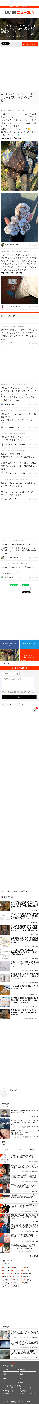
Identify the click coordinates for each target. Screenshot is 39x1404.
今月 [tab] (19, 1149)
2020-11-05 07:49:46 (19, 433)
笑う (16, 1271)
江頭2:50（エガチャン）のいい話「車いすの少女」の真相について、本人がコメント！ (24, 1167)
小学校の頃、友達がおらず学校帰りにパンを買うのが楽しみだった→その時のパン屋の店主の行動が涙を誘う (25, 904)
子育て (28, 1280)
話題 (28, 1267)
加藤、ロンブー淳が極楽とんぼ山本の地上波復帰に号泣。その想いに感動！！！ (24, 1236)
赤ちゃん (15, 1277)
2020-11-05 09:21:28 (21, 564)
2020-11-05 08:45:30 (21, 384)
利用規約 (23, 1390)
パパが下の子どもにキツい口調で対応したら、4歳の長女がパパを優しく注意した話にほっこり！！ (25, 915)
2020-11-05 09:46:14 (20, 450)
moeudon (3, 541)
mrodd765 (3, 450)
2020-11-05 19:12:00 (21, 479)
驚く (5, 1274)
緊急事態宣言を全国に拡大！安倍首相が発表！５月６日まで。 (24, 1111)
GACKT (16, 1283)
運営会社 (6, 1393)
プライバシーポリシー (27, 1394)
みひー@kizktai (9, 343)
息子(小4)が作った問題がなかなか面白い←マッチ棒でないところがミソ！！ (25, 964)
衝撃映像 (27, 1274)
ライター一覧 (8, 1388)
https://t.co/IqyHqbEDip (11, 272)
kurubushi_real (5, 251)
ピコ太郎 (17, 1280)
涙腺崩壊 (6, 1280)
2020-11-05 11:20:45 (19, 541)
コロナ (15, 1274)
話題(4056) (35, 34)
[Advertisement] (19, 66)
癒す (6, 1271)
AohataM (3, 433)
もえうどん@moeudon (11, 557)
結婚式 (16, 1286)
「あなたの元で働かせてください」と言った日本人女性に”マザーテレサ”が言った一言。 (25, 1333)
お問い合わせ (8, 1390)
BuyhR (3, 110)
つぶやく (26, 589)
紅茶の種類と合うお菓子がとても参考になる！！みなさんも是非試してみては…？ (25, 940)
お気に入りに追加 (31, 44)
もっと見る (34, 1255)
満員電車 (26, 1283)
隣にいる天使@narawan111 (12, 577)
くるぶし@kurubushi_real (12, 306)
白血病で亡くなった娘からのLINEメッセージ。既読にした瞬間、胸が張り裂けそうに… (24, 1353)
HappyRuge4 (4, 479)
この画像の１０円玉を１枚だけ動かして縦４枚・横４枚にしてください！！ (24, 1156)
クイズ (6, 1286)
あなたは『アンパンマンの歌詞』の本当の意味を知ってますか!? (24, 1206)
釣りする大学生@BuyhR (11, 245)
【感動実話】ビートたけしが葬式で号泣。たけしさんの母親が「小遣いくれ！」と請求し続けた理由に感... (23, 1246)
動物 (5, 1277)
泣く (26, 1271)
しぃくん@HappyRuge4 (11, 499)
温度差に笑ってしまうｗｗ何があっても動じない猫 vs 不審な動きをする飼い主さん (25, 1012)
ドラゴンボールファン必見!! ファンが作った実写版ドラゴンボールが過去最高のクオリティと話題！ (24, 1343)
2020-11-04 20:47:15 (20, 410)
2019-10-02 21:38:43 (22, 251)
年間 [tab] (32, 1149)
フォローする (8, 110)
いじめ (6, 1283)
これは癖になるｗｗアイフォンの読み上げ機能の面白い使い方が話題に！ (24, 1196)
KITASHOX (4, 410)
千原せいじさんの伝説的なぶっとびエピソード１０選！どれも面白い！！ (24, 1186)
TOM (29, 1161)
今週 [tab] (6, 1149)
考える (17, 1267)
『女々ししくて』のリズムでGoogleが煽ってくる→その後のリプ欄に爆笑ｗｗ (24, 952)
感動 (6, 1267)
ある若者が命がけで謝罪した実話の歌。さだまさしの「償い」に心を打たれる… (24, 1176)
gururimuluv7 (4, 384)
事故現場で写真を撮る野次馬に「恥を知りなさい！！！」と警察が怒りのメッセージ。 (24, 1226)
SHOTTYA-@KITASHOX (11, 427)
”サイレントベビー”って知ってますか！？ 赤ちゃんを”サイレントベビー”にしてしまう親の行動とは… (25, 1132)
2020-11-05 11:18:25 (18, 326)
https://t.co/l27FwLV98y (12, 138)
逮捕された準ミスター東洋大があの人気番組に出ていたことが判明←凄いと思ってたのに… (24, 1217)
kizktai (2, 326)
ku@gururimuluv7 (9, 404)
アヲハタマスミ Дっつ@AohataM (14, 444)
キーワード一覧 (26, 1388)
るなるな (25, 910)
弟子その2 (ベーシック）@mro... (14, 473)
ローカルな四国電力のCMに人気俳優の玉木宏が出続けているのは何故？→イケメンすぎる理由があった (25, 927)
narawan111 (4, 564)
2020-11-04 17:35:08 (18, 110)
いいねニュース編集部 (20, 1127)
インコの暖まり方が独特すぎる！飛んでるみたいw (25, 987)
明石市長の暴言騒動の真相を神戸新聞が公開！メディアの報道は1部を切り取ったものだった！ (25, 1000)
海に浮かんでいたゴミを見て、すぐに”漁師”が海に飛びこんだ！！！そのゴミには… (24, 1122)
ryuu (27, 1117)
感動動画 (26, 1277)
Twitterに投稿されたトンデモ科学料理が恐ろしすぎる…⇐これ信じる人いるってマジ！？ (25, 976)
